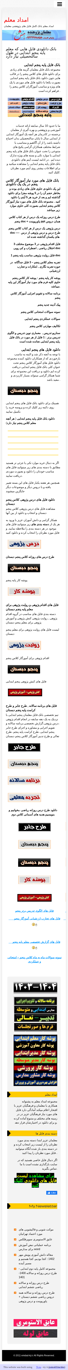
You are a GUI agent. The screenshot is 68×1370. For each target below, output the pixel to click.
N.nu (38, 1367)
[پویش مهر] (35, 1014)
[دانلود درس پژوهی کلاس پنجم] (24, 549)
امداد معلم (16, 20)
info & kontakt (56, 1367)
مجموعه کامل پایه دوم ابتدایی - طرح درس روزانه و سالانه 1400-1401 (38, 1273)
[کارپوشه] (35, 1060)
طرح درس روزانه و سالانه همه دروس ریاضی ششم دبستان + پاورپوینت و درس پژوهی (37, 1297)
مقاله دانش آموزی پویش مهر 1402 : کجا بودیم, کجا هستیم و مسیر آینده (36, 1259)
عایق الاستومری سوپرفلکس (35, 1239)
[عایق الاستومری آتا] (35, 1322)
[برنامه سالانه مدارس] (35, 988)
